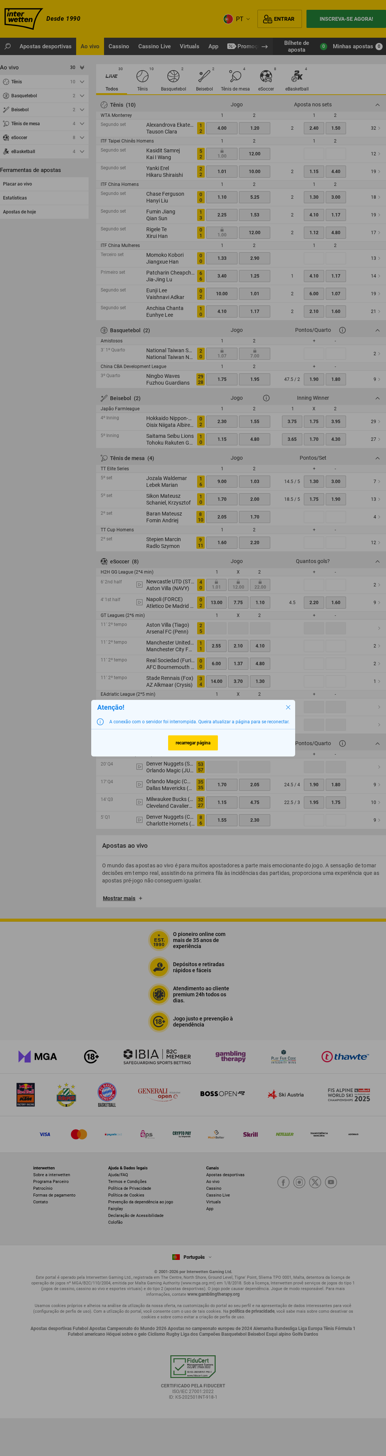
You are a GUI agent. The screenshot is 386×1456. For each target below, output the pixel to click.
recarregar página (193, 743)
